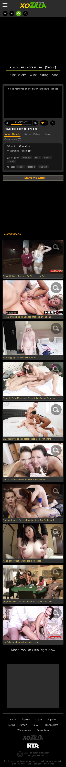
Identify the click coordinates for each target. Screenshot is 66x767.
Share (47, 134)
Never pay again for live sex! (21, 128)
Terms (11, 725)
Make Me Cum (34, 177)
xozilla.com (44, 753)
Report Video (32, 134)
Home (13, 719)
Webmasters (24, 730)
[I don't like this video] (35, 123)
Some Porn (43, 730)
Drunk (11, 161)
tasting (31, 167)
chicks (20, 167)
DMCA (23, 725)
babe (37, 158)
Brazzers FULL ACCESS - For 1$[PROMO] (33, 67)
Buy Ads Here (51, 725)
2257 (35, 725)
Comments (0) (12, 139)
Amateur (27, 158)
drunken (43, 167)
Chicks (47, 158)
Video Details (12, 134)
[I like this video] (7, 123)
